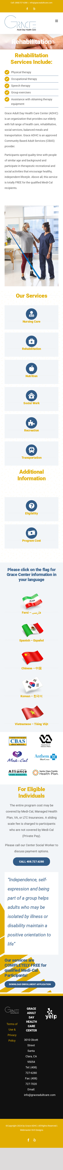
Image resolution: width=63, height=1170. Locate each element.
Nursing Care (31, 321)
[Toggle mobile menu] (56, 21)
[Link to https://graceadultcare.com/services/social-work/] (31, 395)
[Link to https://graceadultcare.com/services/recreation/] (31, 423)
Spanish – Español (31, 640)
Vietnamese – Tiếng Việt (31, 724)
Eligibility (31, 513)
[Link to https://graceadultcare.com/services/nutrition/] (31, 368)
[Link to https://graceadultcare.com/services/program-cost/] (31, 533)
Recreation (31, 430)
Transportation (32, 457)
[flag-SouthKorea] (31, 677)
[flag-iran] (31, 594)
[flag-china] (31, 649)
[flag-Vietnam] (31, 705)
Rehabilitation (31, 349)
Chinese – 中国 (31, 668)
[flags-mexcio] (31, 621)
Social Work (31, 403)
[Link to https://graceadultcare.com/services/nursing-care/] (31, 314)
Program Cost (31, 540)
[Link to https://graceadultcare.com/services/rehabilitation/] (31, 341)
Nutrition (31, 376)
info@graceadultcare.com (41, 3)
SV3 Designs (37, 1130)
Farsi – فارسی (31, 612)
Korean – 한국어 (31, 696)
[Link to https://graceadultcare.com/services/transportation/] (31, 450)
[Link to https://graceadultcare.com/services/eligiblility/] (31, 506)
